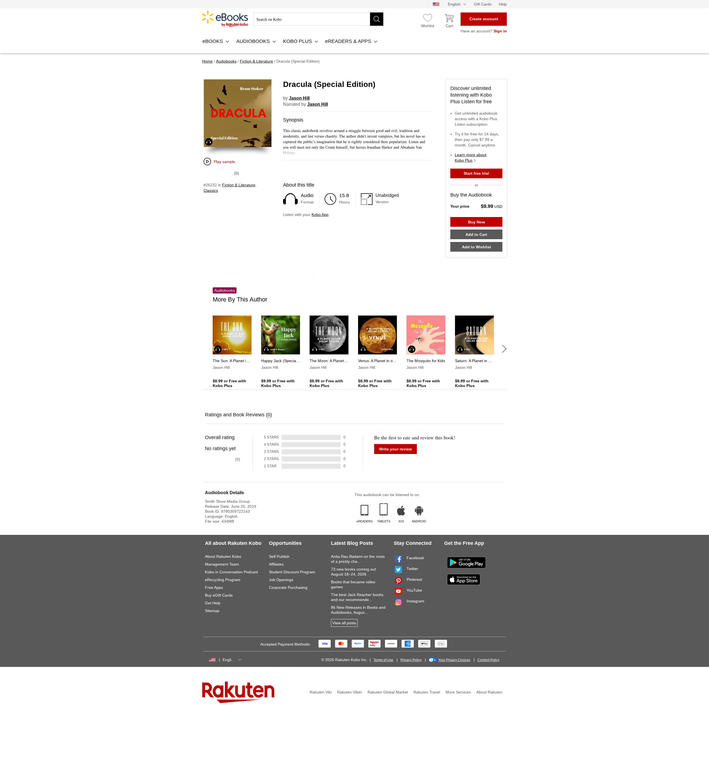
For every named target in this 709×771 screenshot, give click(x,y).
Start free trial (476, 173)
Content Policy (488, 660)
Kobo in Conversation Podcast (231, 572)
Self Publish (279, 556)
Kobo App (320, 214)
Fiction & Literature (238, 185)
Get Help (212, 603)
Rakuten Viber (349, 692)
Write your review (395, 449)
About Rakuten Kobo (223, 556)
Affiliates (276, 564)
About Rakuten (489, 692)
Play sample (224, 161)
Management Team (222, 564)
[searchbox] (318, 19)
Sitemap (212, 610)
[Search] (376, 19)
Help (503, 4)
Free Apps (214, 587)
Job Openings (281, 579)
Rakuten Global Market (388, 692)
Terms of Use (383, 660)
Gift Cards (483, 4)
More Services (458, 692)
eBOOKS (213, 41)
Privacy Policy (411, 660)
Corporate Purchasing (288, 587)
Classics (211, 190)
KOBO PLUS (298, 41)
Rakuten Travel (426, 692)
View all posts (344, 623)
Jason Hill (299, 98)
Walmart (225, 19)
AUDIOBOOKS (253, 41)
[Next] (504, 349)
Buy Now (476, 222)
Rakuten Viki (321, 692)
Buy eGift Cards (219, 595)
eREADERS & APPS (349, 41)
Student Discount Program (292, 572)
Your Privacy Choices (454, 660)
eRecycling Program (222, 579)
